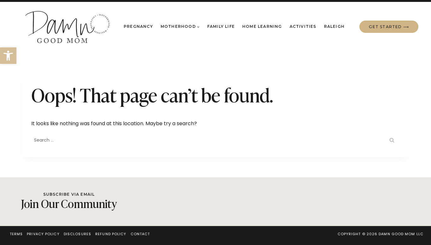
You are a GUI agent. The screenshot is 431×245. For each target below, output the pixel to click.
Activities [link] (303, 26)
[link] (8, 55)
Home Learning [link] (262, 26)
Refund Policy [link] (110, 233)
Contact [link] (140, 233)
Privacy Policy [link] (43, 233)
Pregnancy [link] (138, 26)
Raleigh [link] (334, 26)
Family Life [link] (221, 26)
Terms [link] (16, 233)
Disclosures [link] (77, 233)
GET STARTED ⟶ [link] (389, 26)
